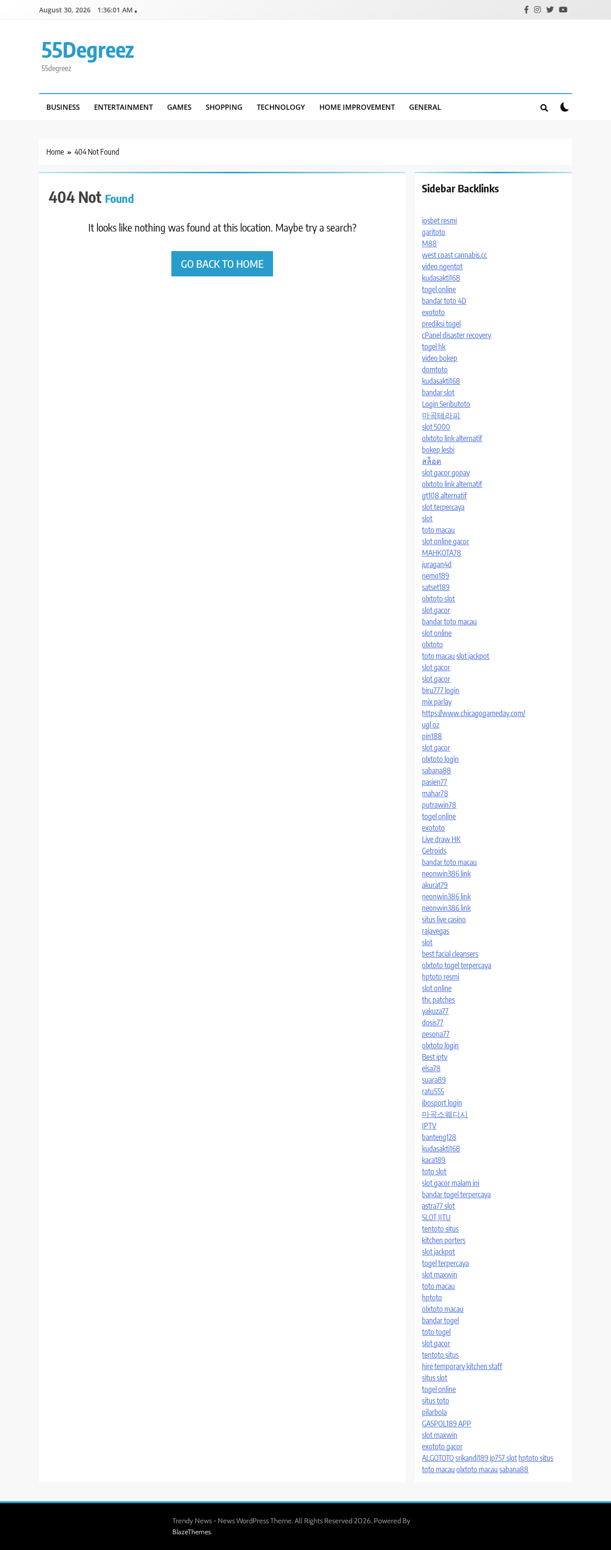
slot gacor (436, 610)
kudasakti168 (441, 278)
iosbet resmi (439, 220)
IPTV (429, 1125)
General (425, 107)
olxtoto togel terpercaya (456, 965)
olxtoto (432, 644)
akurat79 (435, 885)
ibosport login (442, 1102)
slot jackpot (472, 656)
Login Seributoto (446, 404)
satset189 (436, 587)
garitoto (433, 232)
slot (427, 518)
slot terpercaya (443, 507)
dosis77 (432, 1022)
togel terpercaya (445, 1263)
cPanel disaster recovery (456, 335)
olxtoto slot (438, 598)
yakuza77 (435, 1011)
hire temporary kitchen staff (462, 1366)
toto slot (434, 1171)
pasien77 (434, 782)
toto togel (436, 1332)
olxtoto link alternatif (452, 438)
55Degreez (88, 49)
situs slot (434, 1377)
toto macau (438, 530)
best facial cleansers (450, 954)
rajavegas (435, 931)
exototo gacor (442, 1446)
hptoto (432, 1297)
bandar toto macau (449, 621)
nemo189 (435, 575)
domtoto (435, 369)
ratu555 (433, 1091)
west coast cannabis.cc (454, 255)
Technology (281, 107)
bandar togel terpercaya (456, 1194)
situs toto (435, 1400)
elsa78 (431, 1068)
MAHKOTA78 (441, 553)
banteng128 (439, 1137)
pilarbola (434, 1412)
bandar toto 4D (444, 301)
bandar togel (440, 1320)
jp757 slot (503, 1458)
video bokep (439, 358)
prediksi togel (441, 323)
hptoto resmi (440, 976)
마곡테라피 (441, 415)
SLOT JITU (436, 1217)
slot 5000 (436, 427)
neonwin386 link (446, 873)
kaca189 (433, 1160)
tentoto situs (440, 1229)
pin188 (432, 736)
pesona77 (436, 1034)
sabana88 (436, 770)
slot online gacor (445, 541)
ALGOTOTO (438, 1458)
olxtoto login (440, 759)
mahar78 (435, 793)
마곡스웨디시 (445, 1114)
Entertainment (123, 107)
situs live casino (444, 919)
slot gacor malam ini (450, 1183)
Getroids (434, 850)
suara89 (434, 1080)
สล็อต (431, 461)
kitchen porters (443, 1240)
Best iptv (434, 1057)
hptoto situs (535, 1458)
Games (179, 107)
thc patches (438, 999)
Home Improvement (357, 107)
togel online (439, 289)
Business (63, 107)
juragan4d (437, 564)
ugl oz (430, 724)
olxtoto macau (443, 1309)
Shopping (224, 107)
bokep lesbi (438, 449)
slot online (437, 633)
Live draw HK (441, 839)
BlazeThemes (191, 1532)
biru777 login (440, 690)
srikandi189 (471, 1458)
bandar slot (438, 392)
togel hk (433, 346)
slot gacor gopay (446, 472)
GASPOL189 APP (446, 1423)
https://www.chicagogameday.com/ (473, 713)
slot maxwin (439, 1274)
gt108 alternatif (444, 495)
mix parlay (437, 701)
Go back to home (222, 263)
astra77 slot (438, 1206)
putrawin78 (439, 805)
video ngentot (442, 266)
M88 (429, 243)
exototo (433, 312)
